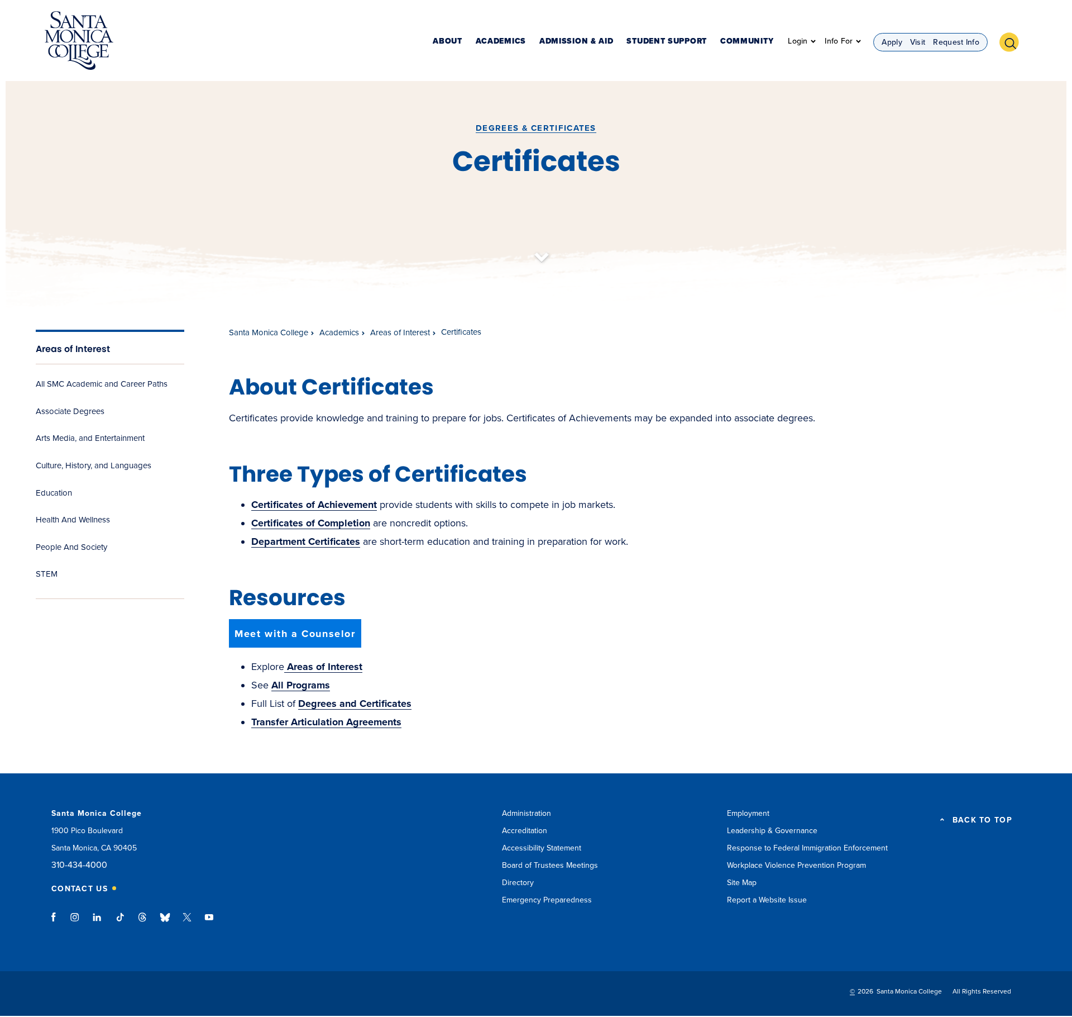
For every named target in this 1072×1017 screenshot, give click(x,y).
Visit (918, 42)
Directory (518, 882)
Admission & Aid (576, 41)
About (447, 41)
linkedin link (97, 922)
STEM (47, 574)
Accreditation (524, 830)
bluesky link (165, 922)
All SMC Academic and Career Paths (102, 384)
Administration (526, 813)
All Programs (300, 685)
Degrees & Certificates (536, 128)
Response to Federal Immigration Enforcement (807, 848)
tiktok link (120, 922)
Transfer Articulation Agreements (326, 722)
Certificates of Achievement (314, 504)
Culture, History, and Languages (93, 465)
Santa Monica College (268, 332)
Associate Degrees (70, 411)
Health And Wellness (73, 520)
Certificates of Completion (310, 523)
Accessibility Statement (541, 848)
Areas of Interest (73, 349)
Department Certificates (305, 541)
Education (54, 493)
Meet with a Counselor (295, 634)
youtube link (209, 922)
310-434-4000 (79, 865)
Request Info (956, 42)
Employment (748, 813)
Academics (501, 41)
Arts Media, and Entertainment (90, 438)
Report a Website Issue (767, 900)
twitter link (187, 922)
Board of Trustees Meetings (550, 865)
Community (746, 41)
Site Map (742, 882)
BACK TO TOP (982, 820)
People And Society (71, 547)
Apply (892, 42)
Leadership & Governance (772, 830)
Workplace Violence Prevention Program (796, 865)
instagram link (76, 922)
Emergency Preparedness (547, 900)
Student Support (666, 41)
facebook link (56, 922)
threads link (143, 922)
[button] (1013, 41)
